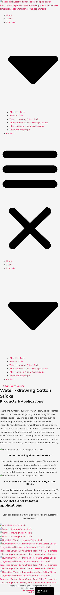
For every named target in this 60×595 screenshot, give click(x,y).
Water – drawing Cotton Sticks (24, 119)
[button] (30, 198)
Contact (10, 133)
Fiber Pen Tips (16, 112)
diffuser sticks (16, 115)
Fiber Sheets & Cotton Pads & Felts (26, 126)
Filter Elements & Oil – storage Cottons (28, 122)
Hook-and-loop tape (19, 129)
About (9, 18)
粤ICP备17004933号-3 (30, 588)
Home (9, 15)
